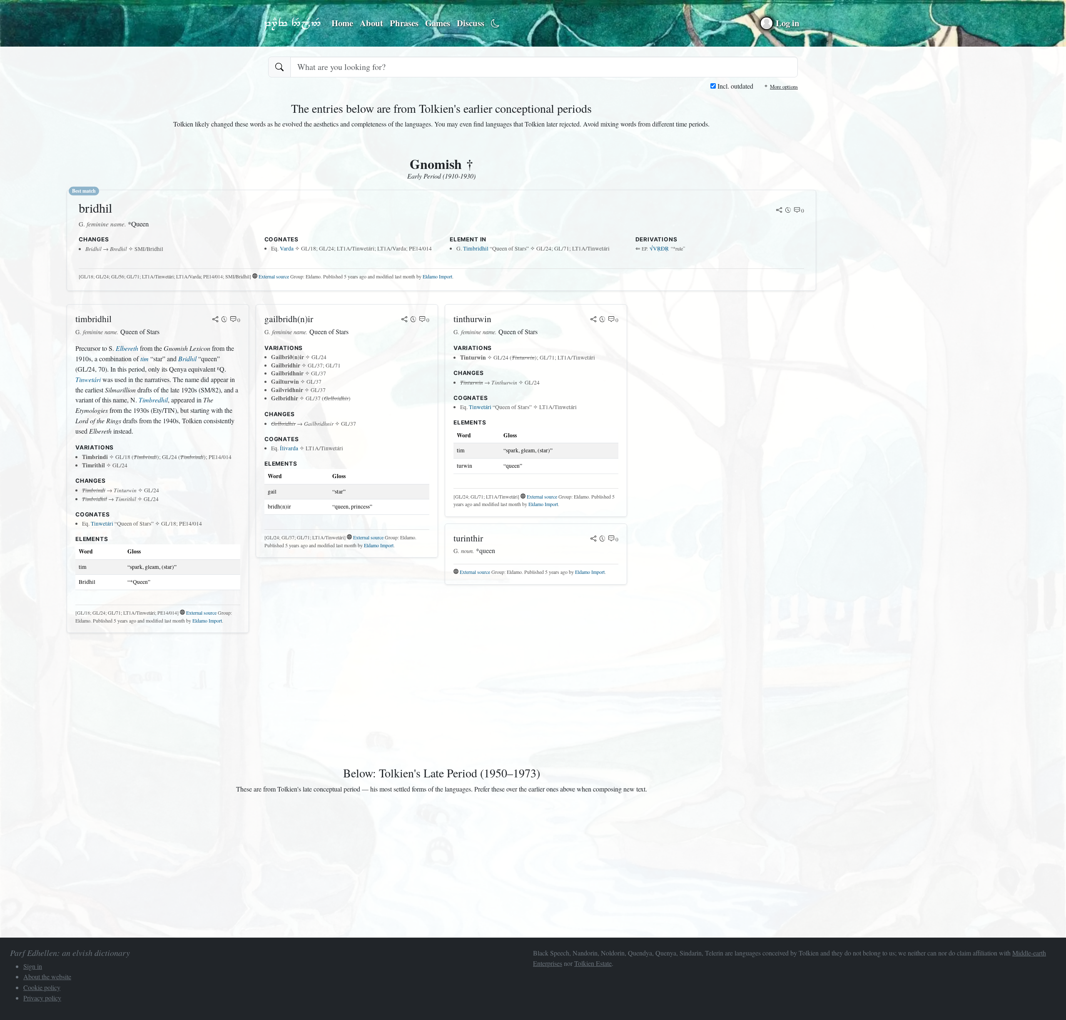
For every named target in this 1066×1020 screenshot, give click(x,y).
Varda (287, 248)
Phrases (404, 23)
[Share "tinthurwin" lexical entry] (593, 320)
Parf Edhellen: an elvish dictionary (292, 23)
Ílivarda (289, 448)
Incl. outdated (734, 86)
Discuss (470, 23)
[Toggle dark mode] (495, 23)
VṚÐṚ (659, 248)
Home (342, 23)
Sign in (32, 966)
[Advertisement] (316, 698)
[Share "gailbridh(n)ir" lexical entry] (404, 320)
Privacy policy (42, 997)
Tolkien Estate (593, 963)
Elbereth (127, 348)
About (371, 23)
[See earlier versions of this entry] (788, 210)
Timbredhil (153, 399)
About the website (47, 976)
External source (274, 276)
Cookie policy (41, 987)
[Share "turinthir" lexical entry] (593, 539)
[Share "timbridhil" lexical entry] (215, 320)
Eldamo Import (437, 276)
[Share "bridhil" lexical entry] (779, 210)
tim (144, 358)
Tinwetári (88, 379)
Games (437, 23)
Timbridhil (475, 248)
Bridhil (187, 358)
